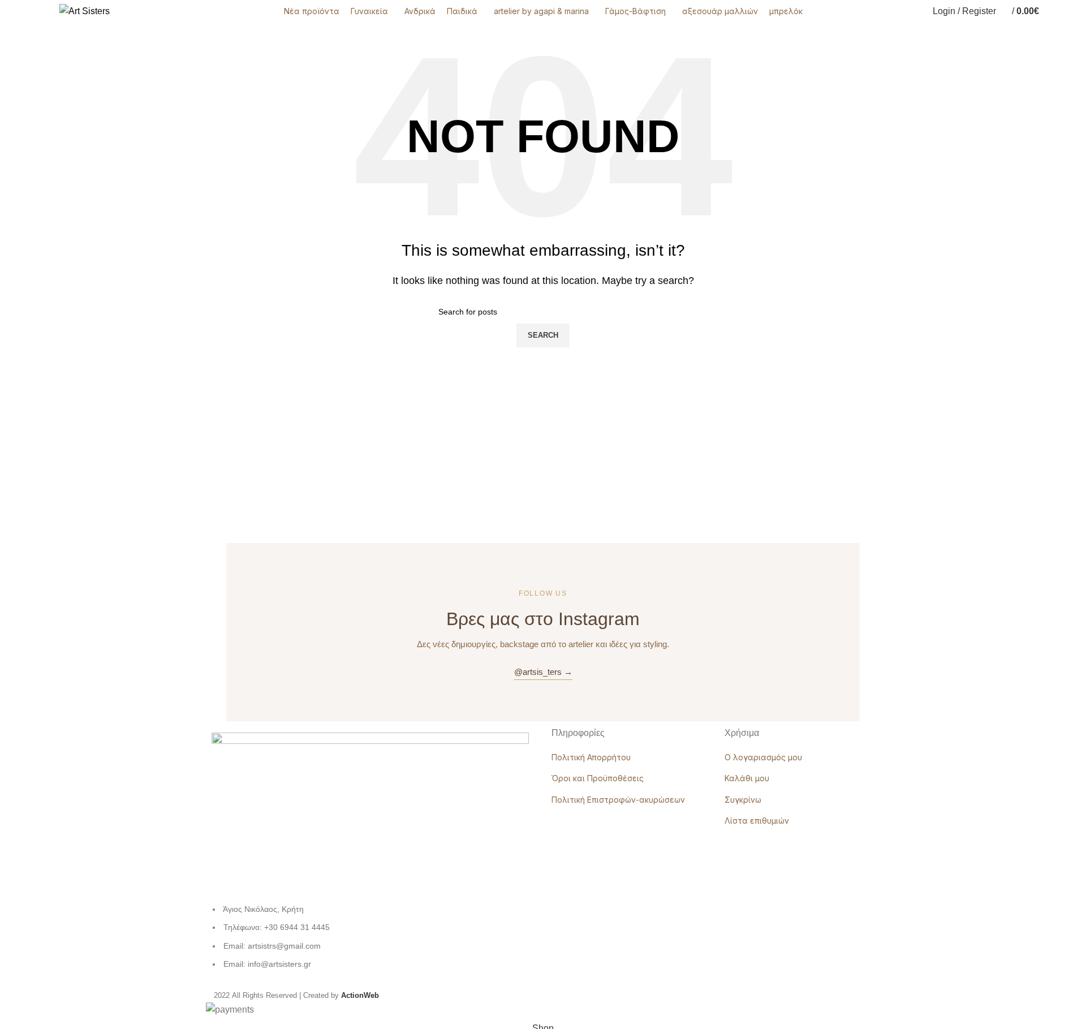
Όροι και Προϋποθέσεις (597, 778)
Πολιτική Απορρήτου (591, 757)
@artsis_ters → (543, 672)
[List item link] (370, 942)
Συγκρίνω (743, 799)
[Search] (1050, 11)
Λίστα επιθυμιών (757, 820)
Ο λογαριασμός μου (763, 757)
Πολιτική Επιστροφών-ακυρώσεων (618, 799)
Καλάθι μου (747, 778)
